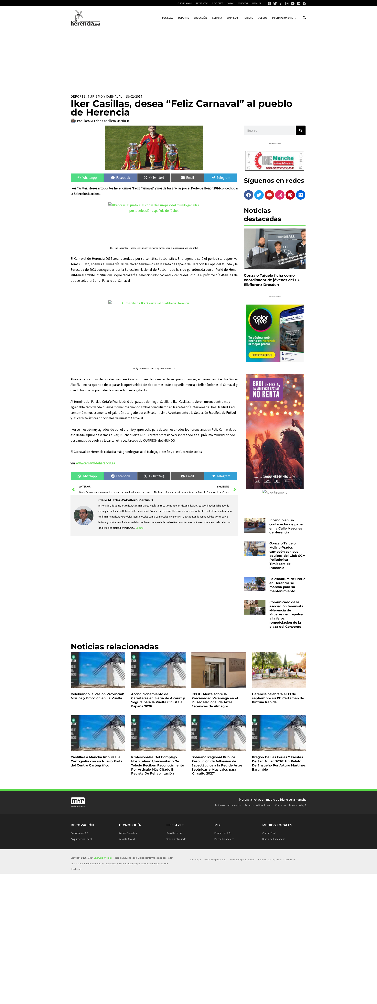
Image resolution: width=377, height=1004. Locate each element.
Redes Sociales (128, 833)
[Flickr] (298, 3)
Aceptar (221, 998)
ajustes (193, 999)
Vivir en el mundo (176, 839)
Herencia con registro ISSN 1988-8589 (276, 859)
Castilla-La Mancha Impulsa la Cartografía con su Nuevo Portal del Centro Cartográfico (97, 761)
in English (257, 3)
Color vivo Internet (102, 857)
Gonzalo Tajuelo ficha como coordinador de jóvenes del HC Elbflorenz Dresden (272, 280)
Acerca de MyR (297, 805)
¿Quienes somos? (184, 3)
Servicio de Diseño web (258, 805)
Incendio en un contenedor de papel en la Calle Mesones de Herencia (286, 526)
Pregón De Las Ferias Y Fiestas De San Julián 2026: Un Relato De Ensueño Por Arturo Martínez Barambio (279, 763)
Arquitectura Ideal (81, 839)
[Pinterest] (281, 3)
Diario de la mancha (293, 799)
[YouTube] (293, 3)
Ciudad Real (269, 833)
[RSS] (304, 3)
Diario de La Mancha (273, 839)
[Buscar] (301, 130)
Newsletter (217, 3)
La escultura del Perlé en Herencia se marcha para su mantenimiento (287, 585)
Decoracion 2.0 (79, 833)
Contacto (280, 805)
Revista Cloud (127, 839)
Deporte (78, 96)
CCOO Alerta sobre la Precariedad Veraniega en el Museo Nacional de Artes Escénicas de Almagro (214, 700)
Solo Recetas (174, 833)
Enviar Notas (202, 3)
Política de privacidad (215, 859)
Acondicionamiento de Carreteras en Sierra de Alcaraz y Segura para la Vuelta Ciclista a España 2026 (158, 700)
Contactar (243, 3)
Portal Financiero (224, 839)
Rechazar (246, 998)
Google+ (140, 528)
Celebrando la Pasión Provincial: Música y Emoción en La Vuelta (97, 696)
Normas (230, 3)
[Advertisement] (188, 58)
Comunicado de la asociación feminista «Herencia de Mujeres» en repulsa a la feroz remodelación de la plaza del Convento (286, 614)
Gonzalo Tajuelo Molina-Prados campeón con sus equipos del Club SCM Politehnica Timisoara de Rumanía (287, 555)
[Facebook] (269, 3)
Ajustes (269, 998)
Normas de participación (242, 859)
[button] (294, 18)
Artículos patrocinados (228, 805)
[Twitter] (275, 3)
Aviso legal (195, 859)
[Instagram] (287, 3)
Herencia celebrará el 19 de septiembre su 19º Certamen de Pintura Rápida (278, 698)
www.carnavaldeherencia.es (95, 463)
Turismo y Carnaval (105, 96)
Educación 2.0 (222, 833)
